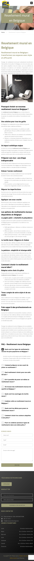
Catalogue (6, 484)
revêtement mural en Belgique (10, 112)
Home (3, 32)
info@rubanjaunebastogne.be (11, 521)
